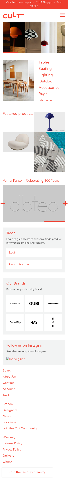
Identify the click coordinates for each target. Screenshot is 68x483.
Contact (8, 382)
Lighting (46, 75)
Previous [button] (2, 203)
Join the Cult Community (20, 428)
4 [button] (57, 52)
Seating (45, 69)
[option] (34, 35)
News (7, 416)
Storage (45, 100)
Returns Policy (12, 443)
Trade (7, 395)
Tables (44, 62)
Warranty (9, 437)
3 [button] (42, 52)
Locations (9, 422)
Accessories (49, 88)
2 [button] (26, 52)
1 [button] (10, 52)
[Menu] (62, 15)
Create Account (19, 264)
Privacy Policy (12, 449)
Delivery (8, 455)
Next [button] (65, 203)
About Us (9, 376)
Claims (7, 462)
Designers (10, 410)
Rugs (43, 94)
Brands (8, 404)
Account (9, 389)
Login (13, 252)
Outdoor (46, 81)
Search (8, 370)
